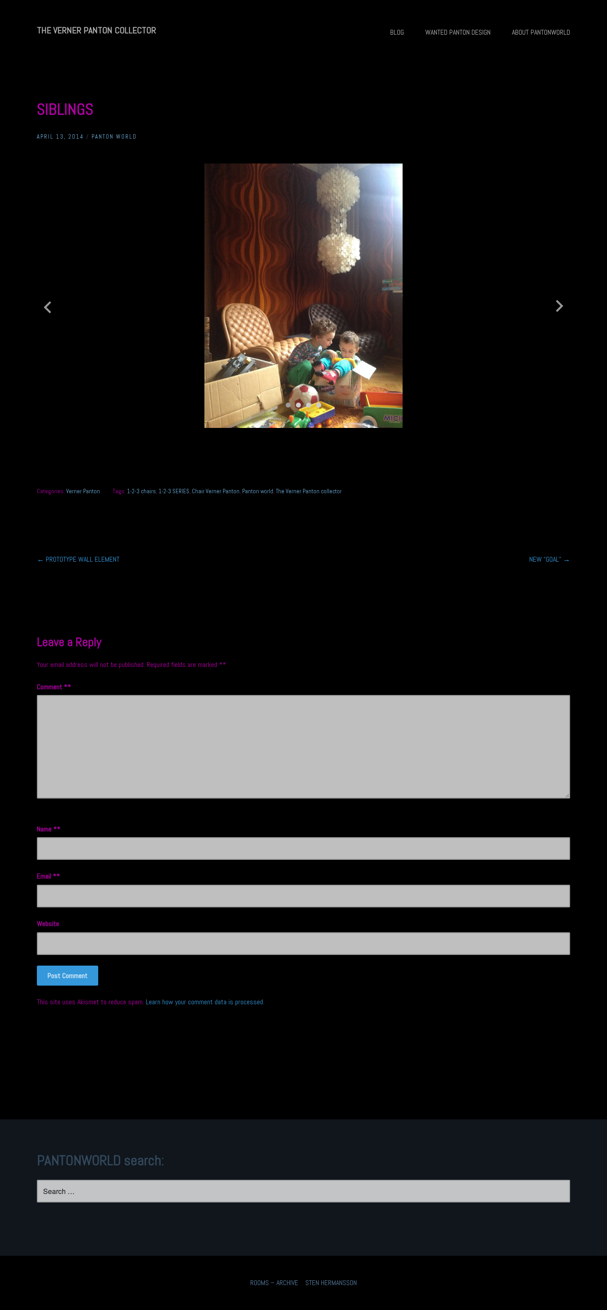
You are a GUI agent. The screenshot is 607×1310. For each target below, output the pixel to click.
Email (46, 876)
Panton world (257, 491)
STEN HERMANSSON (331, 1282)
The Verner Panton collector (309, 491)
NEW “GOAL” (549, 559)
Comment (52, 686)
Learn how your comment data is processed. (205, 1001)
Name (47, 829)
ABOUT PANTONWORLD (541, 32)
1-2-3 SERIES (174, 491)
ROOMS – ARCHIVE (274, 1282)
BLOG (397, 32)
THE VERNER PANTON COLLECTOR (96, 30)
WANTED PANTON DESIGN (458, 32)
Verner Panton (83, 491)
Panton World (114, 136)
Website (48, 923)
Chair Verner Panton (216, 491)
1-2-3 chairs (141, 491)
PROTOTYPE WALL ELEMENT (78, 559)
